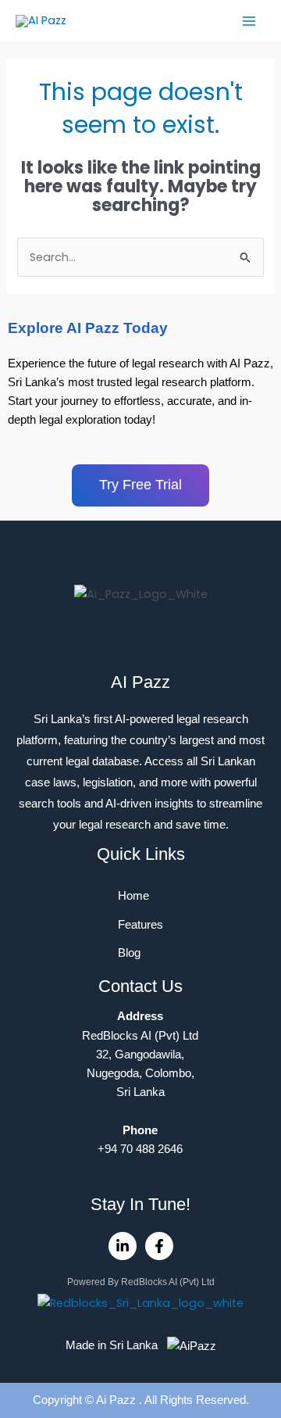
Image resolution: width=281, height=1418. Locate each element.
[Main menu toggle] (249, 21)
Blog (129, 953)
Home (133, 896)
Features (140, 924)
